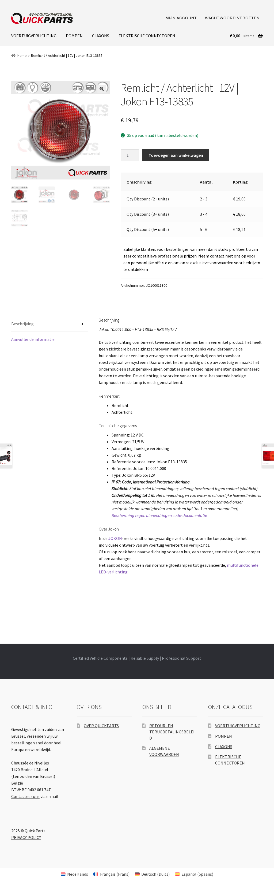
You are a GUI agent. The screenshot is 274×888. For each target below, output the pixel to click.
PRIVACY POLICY (26, 837)
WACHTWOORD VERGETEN (232, 18)
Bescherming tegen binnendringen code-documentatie (159, 515)
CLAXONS (100, 35)
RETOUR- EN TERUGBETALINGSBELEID (172, 731)
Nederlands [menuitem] (77, 874)
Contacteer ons (25, 796)
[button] (101, 89)
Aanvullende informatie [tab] (33, 339)
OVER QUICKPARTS (101, 725)
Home (22, 55)
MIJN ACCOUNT (181, 18)
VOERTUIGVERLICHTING (33, 35)
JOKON (115, 538)
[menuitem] (74, 874)
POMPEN (74, 35)
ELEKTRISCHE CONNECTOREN (147, 35)
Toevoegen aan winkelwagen (176, 155)
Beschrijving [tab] (22, 323)
